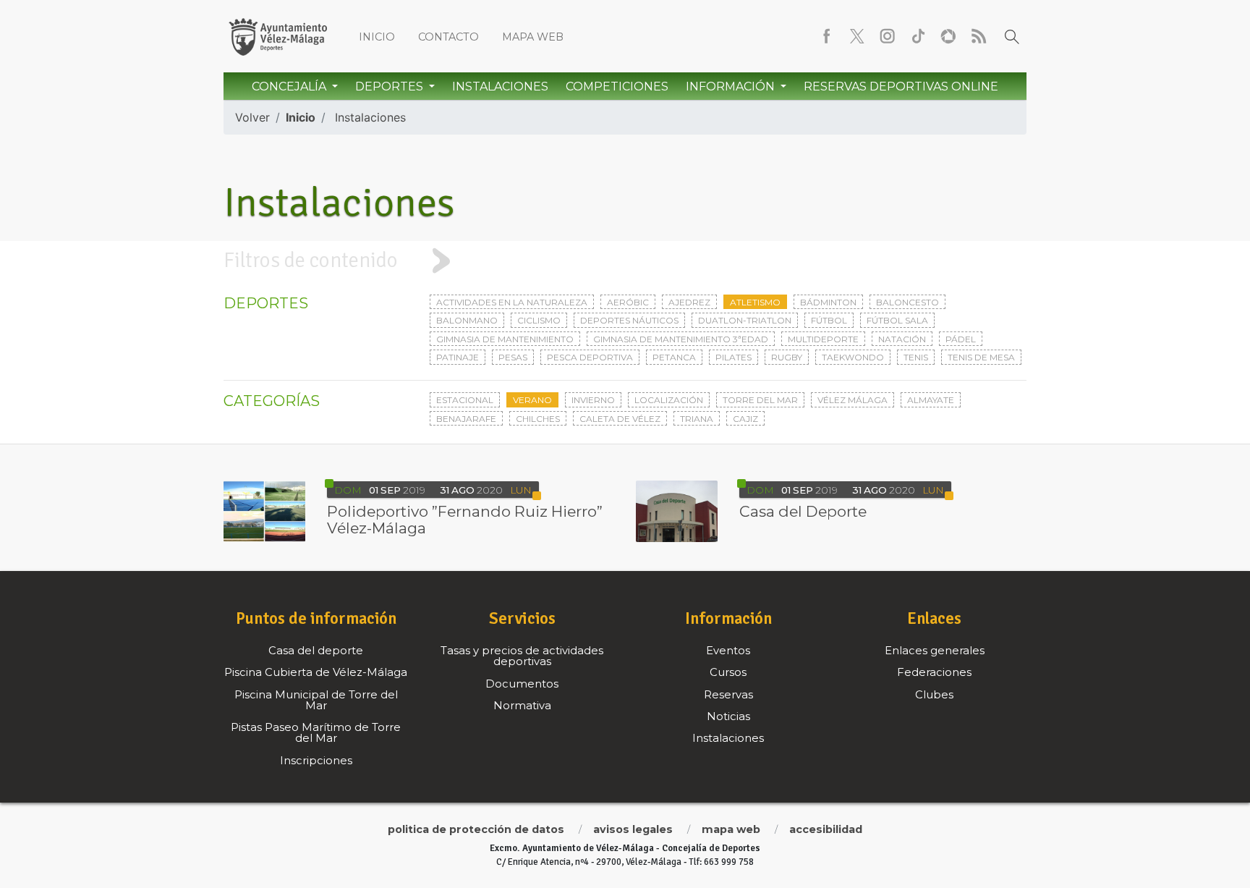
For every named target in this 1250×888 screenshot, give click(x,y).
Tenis (916, 357)
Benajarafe (466, 418)
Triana (696, 418)
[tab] (625, 260)
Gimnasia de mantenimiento (505, 339)
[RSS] (978, 36)
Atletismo (755, 302)
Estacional (464, 399)
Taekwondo (853, 357)
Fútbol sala (897, 320)
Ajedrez (689, 302)
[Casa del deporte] (677, 511)
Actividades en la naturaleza (511, 302)
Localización (668, 399)
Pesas (512, 357)
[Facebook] (826, 36)
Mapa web (533, 36)
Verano (532, 399)
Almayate (930, 399)
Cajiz (745, 418)
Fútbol (829, 320)
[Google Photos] (948, 36)
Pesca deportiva (590, 357)
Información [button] (732, 86)
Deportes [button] (390, 86)
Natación (902, 339)
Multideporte (823, 339)
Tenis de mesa (981, 357)
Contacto (448, 36)
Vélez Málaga (852, 399)
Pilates (733, 357)
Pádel (960, 339)
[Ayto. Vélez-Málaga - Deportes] (278, 36)
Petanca (674, 357)
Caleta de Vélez (619, 418)
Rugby (786, 357)
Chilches (538, 418)
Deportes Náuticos (629, 320)
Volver (252, 117)
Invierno (593, 399)
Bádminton (828, 302)
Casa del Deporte (803, 511)
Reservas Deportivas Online (901, 86)
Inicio (377, 36)
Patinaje (457, 357)
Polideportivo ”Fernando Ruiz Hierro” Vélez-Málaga (465, 520)
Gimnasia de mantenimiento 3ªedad (680, 339)
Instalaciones (500, 86)
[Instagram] (887, 36)
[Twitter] (857, 36)
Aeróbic (628, 302)
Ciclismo (539, 320)
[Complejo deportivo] (264, 511)
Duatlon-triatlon (744, 320)
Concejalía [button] (290, 86)
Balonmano (467, 320)
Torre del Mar (760, 399)
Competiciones (617, 86)
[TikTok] (918, 36)
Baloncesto (907, 302)
